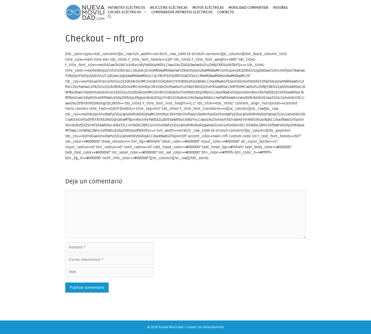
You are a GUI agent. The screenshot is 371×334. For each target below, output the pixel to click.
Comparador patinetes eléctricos (182, 12)
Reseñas (280, 8)
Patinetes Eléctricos (126, 8)
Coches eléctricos (124, 12)
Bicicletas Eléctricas (169, 8)
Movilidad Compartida (248, 8)
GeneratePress (213, 327)
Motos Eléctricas (208, 8)
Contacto (225, 12)
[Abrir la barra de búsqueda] (109, 16)
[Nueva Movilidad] (85, 12)
